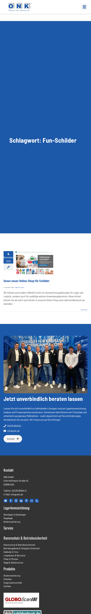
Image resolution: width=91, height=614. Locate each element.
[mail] (32, 501)
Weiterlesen (84, 310)
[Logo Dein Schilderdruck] (22, 611)
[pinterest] (26, 501)
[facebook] (11, 501)
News (22, 287)
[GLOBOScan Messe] (21, 593)
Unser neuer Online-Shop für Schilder (27, 281)
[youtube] (6, 501)
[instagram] (16, 501)
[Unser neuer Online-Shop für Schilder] (34, 263)
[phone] (37, 501)
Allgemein (18, 287)
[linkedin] (21, 501)
